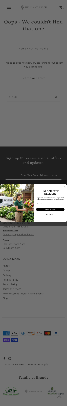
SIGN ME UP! (50, 209)
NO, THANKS (50, 214)
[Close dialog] (65, 186)
